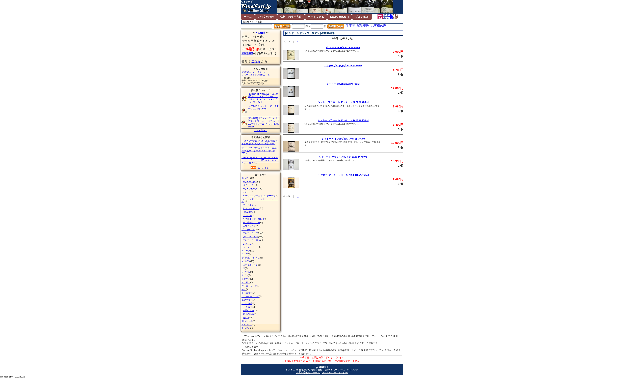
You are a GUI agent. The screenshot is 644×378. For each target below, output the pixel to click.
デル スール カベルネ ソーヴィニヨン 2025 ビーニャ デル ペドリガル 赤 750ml (259, 151)
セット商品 (246, 303)
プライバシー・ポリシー (335, 372)
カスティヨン (249, 226)
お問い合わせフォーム (308, 372)
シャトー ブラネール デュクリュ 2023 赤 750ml (343, 120)
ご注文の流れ (266, 16)
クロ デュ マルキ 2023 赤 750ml (343, 47)
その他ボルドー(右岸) (253, 219)
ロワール (245, 272)
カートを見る (316, 16)
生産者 (350, 25)
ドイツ (244, 275)
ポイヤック (248, 185)
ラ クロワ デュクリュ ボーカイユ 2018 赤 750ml (343, 175)
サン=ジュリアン (251, 188)
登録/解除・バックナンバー (254, 72)
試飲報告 (363, 25)
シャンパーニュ (249, 247)
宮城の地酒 (248, 310)
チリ (243, 289)
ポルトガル (246, 321)
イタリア (245, 279)
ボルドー (245, 178)
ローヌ (244, 254)
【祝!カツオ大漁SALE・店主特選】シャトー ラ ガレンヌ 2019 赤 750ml (259, 142)
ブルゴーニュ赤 (250, 233)
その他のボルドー (251, 222)
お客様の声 (378, 25)
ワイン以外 (246, 307)
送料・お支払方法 (291, 16)
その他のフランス (250, 257)
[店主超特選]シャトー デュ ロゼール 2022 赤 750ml (263, 107)
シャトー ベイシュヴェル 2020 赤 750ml (343, 138)
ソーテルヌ (248, 205)
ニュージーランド (250, 296)
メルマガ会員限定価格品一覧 (255, 75)
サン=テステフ (250, 181)
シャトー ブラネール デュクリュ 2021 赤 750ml (343, 102)
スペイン (245, 261)
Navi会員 (260, 32)
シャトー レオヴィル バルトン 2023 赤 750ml (343, 156)
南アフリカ (246, 300)
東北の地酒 (248, 314)
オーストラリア (249, 286)
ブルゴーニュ (248, 229)
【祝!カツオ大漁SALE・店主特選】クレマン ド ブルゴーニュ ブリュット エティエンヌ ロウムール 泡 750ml (264, 98)
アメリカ (245, 282)
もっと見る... (260, 130)
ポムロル (247, 215)
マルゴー (247, 192)
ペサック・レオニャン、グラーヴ (259, 195)
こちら (255, 61)
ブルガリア (246, 293)
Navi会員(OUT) (339, 16)
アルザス (245, 250)
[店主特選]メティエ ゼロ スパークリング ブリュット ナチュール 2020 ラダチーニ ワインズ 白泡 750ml (264, 122)
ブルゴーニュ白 (250, 236)
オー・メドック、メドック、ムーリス (259, 200)
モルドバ (245, 328)
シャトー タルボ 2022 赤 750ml (343, 83)
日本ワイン (246, 324)
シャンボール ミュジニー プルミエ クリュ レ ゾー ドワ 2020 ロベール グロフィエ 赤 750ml (260, 160)
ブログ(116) (362, 16)
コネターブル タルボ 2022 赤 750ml (343, 65)
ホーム (248, 16)
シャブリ (247, 243)
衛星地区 (248, 212)
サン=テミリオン (251, 208)
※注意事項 (247, 53)
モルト (246, 317)
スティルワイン (250, 265)
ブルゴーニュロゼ (251, 240)
